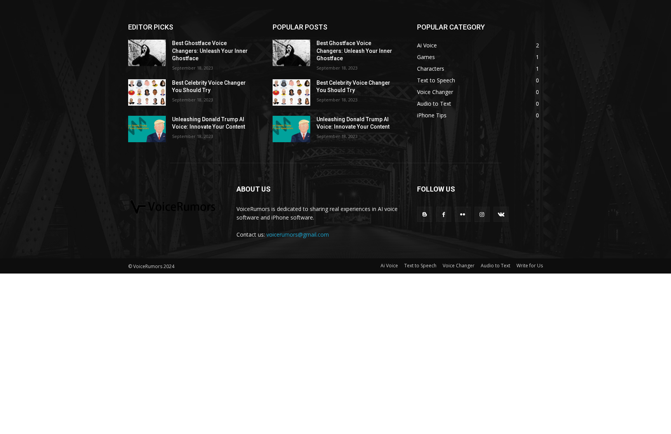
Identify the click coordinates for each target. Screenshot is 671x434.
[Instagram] (482, 214)
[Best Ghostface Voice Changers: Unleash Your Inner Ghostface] (147, 53)
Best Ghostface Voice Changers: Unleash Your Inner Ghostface (210, 50)
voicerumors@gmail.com (297, 234)
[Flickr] (462, 214)
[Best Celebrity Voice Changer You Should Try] (147, 92)
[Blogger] (424, 214)
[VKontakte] (501, 214)
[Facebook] (443, 214)
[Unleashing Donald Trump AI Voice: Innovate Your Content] (147, 129)
